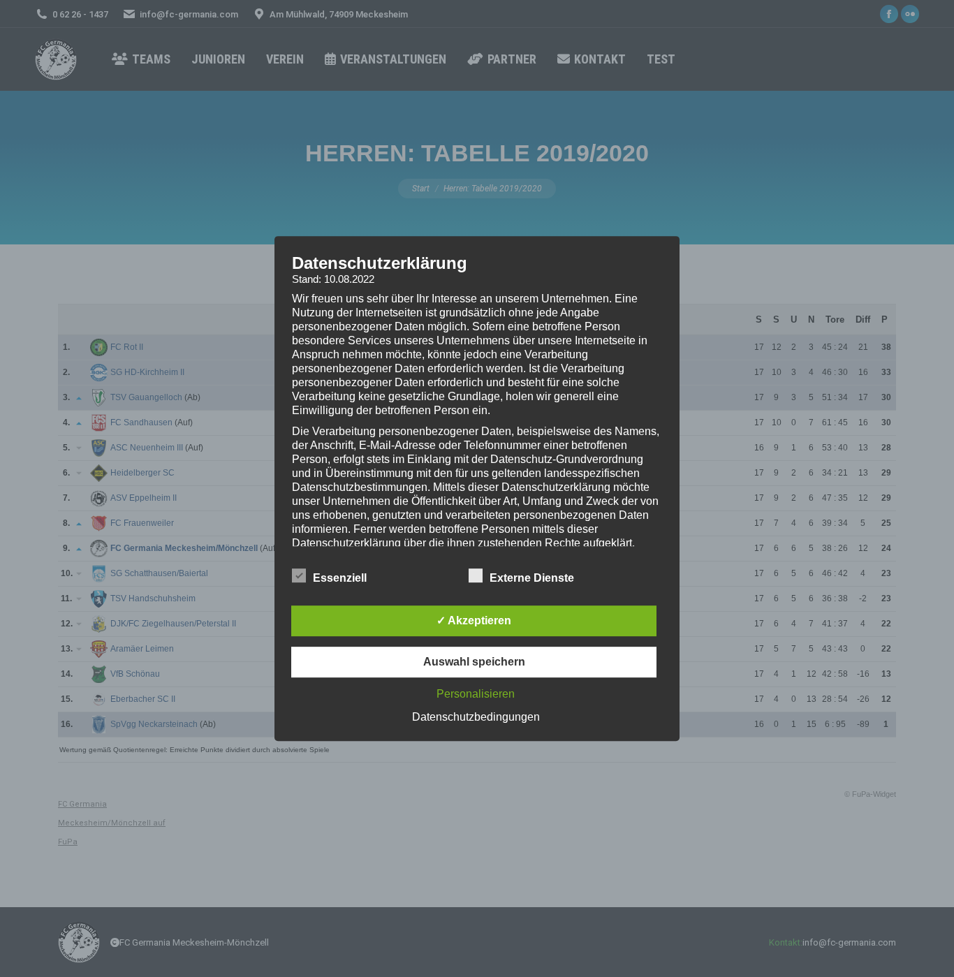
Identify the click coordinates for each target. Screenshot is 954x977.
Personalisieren (475, 694)
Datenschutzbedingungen (476, 717)
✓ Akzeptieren (473, 620)
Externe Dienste (532, 578)
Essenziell (340, 578)
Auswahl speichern (474, 662)
